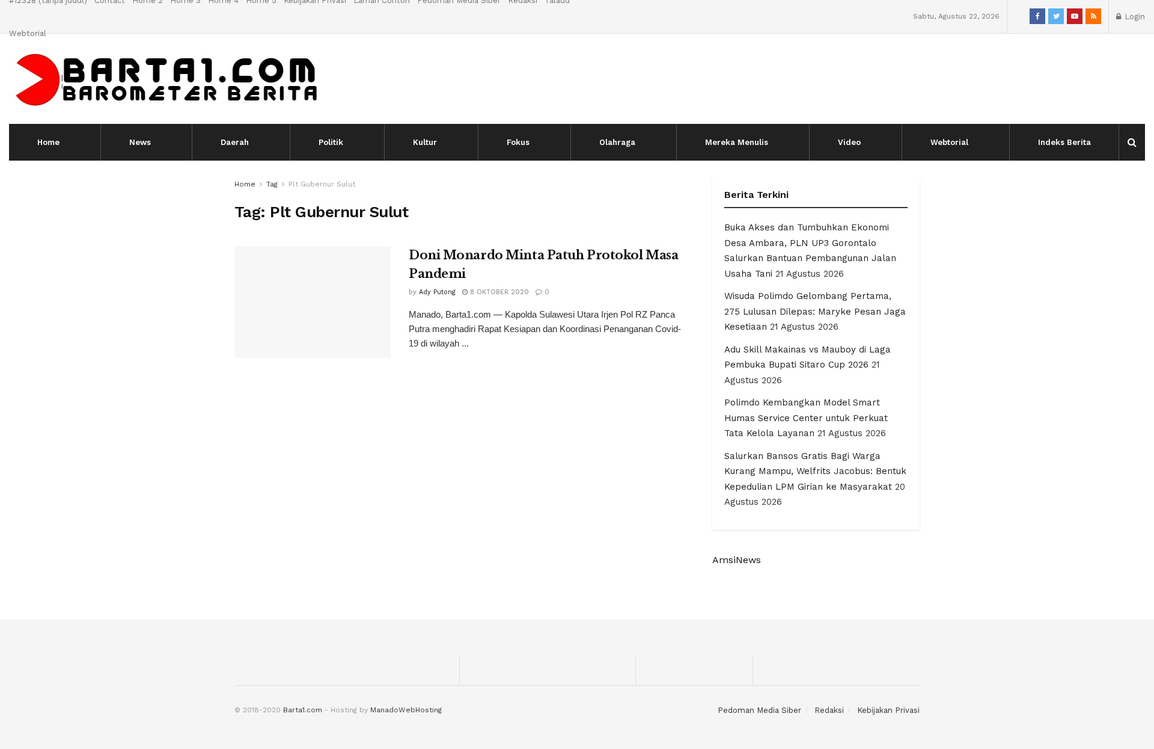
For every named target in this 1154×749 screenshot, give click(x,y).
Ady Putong (437, 292)
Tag (272, 184)
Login (1133, 16)
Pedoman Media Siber (759, 710)
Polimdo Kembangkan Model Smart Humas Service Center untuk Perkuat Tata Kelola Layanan (806, 418)
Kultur (425, 142)
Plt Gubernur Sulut (321, 184)
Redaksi (829, 710)
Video (849, 142)
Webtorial (27, 33)
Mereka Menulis (736, 142)
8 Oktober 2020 (498, 292)
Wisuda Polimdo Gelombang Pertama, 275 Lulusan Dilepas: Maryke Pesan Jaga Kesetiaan (815, 311)
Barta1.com (302, 710)
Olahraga (617, 142)
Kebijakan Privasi (888, 710)
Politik (331, 142)
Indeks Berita (1064, 142)
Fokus (518, 142)
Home (48, 142)
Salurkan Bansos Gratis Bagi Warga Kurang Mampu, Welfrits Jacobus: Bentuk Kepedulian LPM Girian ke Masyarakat (815, 471)
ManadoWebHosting (406, 710)
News (140, 142)
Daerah (235, 142)
